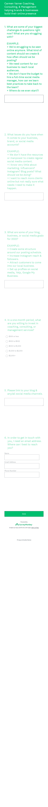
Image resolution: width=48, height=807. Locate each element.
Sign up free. (35, 528)
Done (24, 514)
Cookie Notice (27, 540)
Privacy (19, 540)
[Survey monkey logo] (24, 524)
